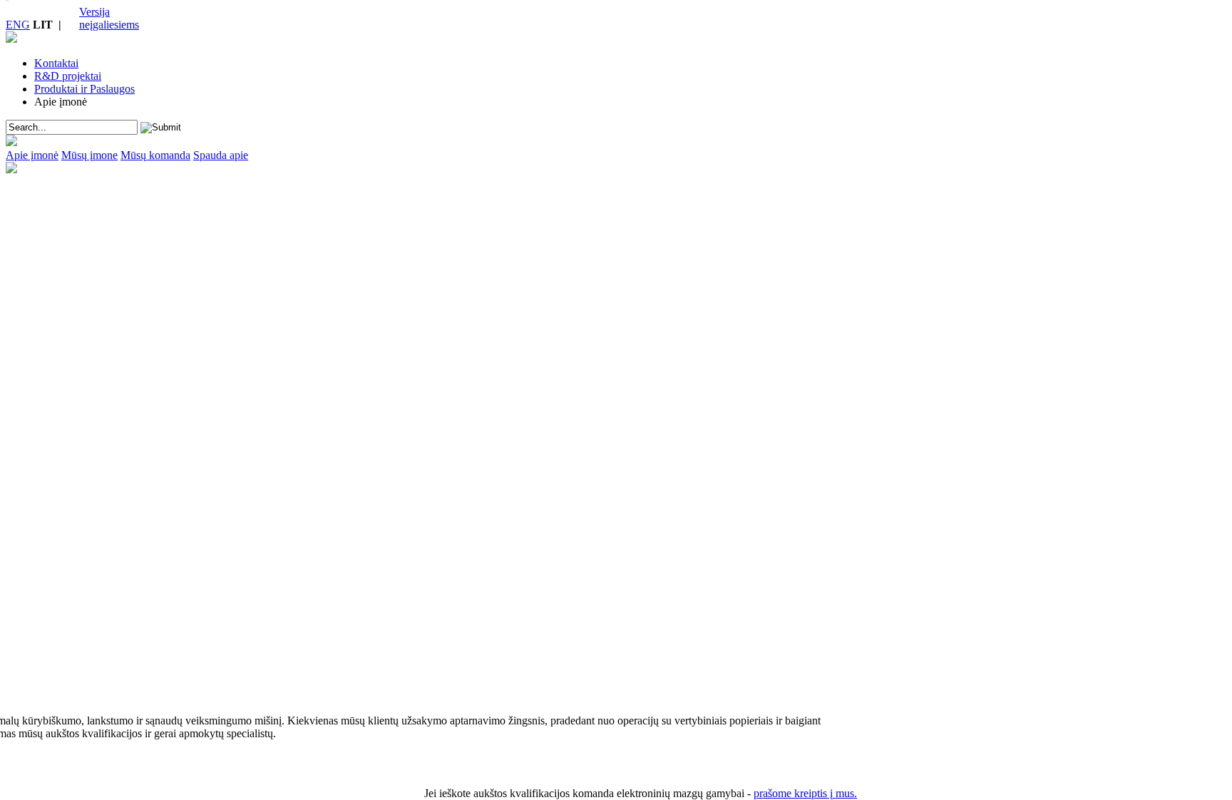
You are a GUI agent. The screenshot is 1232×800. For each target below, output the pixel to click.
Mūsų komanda (155, 155)
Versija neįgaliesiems (109, 18)
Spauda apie (220, 155)
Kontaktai (56, 63)
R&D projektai (67, 76)
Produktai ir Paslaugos (84, 89)
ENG (18, 25)
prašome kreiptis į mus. (805, 793)
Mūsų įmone (89, 155)
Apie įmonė (32, 155)
